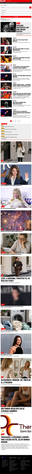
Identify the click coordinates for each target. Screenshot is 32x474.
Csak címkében (16, 16)
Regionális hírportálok (12, 457)
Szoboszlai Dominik (8, 2)
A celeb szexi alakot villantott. (6, 307)
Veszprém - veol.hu (23, 468)
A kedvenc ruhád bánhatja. (6, 332)
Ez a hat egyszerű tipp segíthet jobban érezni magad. (11, 384)
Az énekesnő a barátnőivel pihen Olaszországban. (10, 356)
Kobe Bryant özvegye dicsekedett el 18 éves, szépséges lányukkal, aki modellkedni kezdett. (21, 106)
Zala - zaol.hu (22, 469)
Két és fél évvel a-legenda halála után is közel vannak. (21, 60)
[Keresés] (28, 1)
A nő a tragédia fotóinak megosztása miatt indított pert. (23, 34)
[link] (2, 44)
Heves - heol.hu (11, 470)
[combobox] (15, 10)
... (17, 121)
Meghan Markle (14, 2)
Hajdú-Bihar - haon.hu (12, 469)
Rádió (24, 458)
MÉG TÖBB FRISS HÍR (3, 138)
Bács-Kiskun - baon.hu (12, 460)
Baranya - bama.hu (12, 461)
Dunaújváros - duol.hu (12, 466)
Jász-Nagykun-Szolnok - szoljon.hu (25, 460)
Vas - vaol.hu (22, 467)
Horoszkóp (2, 2)
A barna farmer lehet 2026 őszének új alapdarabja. (10, 282)
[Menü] (30, 1)
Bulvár (15, 458)
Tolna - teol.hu (22, 466)
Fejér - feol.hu (11, 467)
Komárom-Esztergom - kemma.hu (25, 461)
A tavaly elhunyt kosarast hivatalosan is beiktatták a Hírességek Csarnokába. (21, 88)
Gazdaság (24, 457)
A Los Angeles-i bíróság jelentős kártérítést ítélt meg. (21, 42)
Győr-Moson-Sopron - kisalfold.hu (13, 468)
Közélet (19, 457)
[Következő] (21, 121)
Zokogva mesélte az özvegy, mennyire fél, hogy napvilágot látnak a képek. (20, 52)
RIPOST (2, 5)
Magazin (10, 458)
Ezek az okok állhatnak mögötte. (7, 413)
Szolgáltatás (19, 458)
